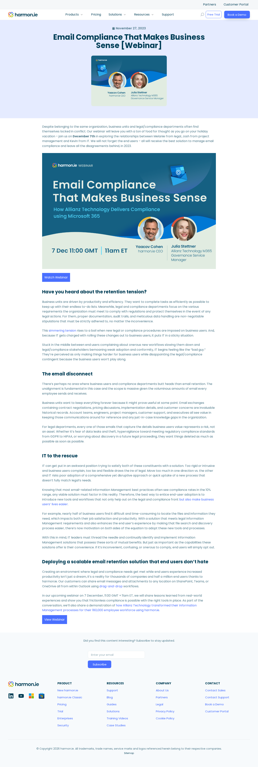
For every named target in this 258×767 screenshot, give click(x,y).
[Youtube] (21, 696)
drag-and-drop (111, 586)
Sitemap (129, 753)
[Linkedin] (11, 696)
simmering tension (62, 330)
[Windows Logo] (31, 696)
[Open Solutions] (125, 14)
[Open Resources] (152, 14)
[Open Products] (81, 14)
